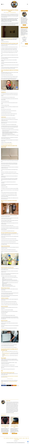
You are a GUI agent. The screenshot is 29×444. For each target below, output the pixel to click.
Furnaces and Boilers (12, 12)
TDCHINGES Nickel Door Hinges (5, 355)
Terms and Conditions (17, 439)
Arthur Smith (7, 12)
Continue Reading (5, 433)
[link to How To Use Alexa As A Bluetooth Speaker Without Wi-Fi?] (14, 420)
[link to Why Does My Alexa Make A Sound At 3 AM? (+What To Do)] (5, 420)
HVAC (15, 12)
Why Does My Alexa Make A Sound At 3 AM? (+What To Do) (5, 426)
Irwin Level (3, 351)
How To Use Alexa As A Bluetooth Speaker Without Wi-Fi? (14, 426)
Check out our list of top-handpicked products (6, 38)
